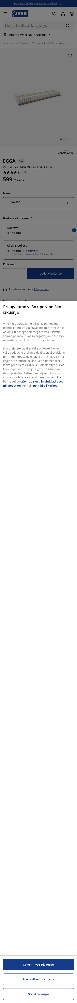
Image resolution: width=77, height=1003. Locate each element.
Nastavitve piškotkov (38, 979)
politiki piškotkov (45, 385)
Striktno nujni (38, 994)
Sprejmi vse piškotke (38, 964)
